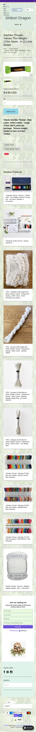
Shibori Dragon (18, 18)
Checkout (6, 15)
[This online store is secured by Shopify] (18, 720)
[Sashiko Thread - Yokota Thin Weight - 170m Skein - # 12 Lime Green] (7, 81)
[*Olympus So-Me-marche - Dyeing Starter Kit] (18, 223)
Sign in (5, 13)
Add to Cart (11, 111)
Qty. (4, 99)
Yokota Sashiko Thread (10, 89)
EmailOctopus (23, 630)
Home (5, 48)
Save (7, 154)
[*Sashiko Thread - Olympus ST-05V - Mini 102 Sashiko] (18, 493)
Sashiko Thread (13, 48)
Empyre (12, 727)
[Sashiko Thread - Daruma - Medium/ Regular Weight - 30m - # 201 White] (18, 565)
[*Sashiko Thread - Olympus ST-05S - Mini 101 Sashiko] (18, 461)
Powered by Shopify (20, 727)
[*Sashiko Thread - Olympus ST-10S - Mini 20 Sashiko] (18, 525)
